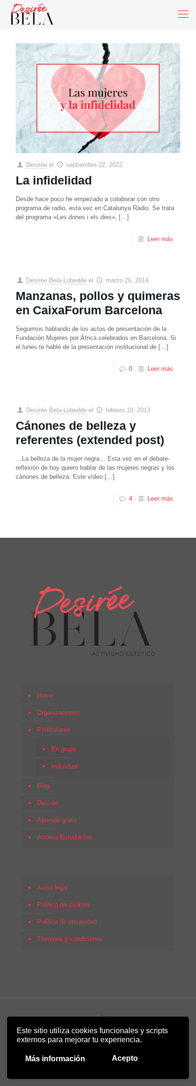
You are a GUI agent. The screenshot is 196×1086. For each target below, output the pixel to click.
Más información (55, 1059)
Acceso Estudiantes (65, 837)
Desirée (36, 164)
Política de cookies (63, 904)
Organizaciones (58, 712)
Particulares (53, 729)
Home (45, 695)
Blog (43, 785)
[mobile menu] (183, 14)
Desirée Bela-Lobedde (56, 280)
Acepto (125, 1058)
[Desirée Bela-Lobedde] (32, 14)
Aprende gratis (57, 820)
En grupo (63, 749)
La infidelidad (54, 180)
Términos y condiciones (70, 938)
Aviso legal (52, 887)
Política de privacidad (67, 921)
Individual (64, 766)
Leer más (160, 238)
